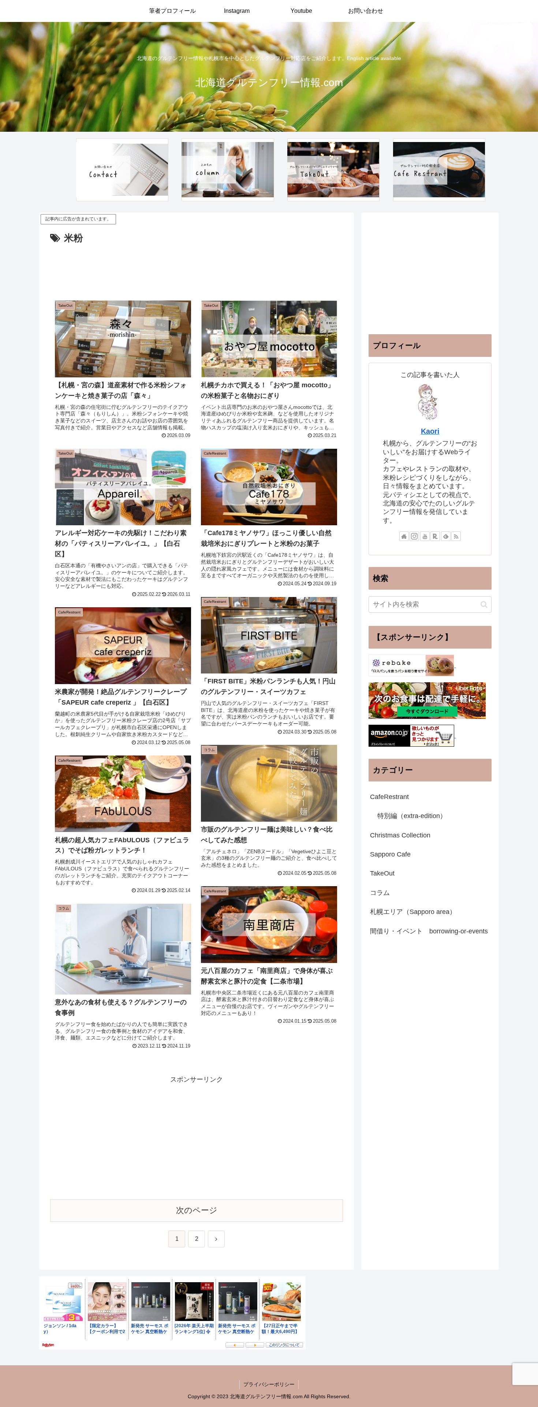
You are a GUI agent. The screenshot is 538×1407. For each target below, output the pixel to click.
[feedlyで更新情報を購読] (446, 536)
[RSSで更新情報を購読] (456, 536)
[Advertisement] (196, 266)
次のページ (196, 1210)
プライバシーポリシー (269, 1384)
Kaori (430, 431)
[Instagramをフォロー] (414, 536)
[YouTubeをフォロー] (425, 536)
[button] (484, 604)
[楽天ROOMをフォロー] (435, 536)
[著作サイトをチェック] (404, 536)
